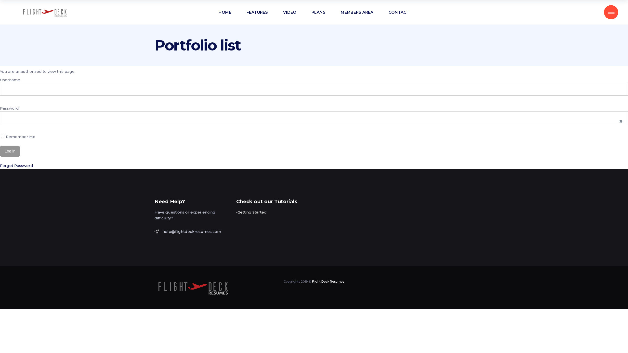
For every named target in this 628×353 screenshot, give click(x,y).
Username (10, 79)
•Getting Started (251, 212)
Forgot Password (16, 165)
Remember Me (20, 136)
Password (9, 108)
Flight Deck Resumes (328, 281)
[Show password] (621, 121)
